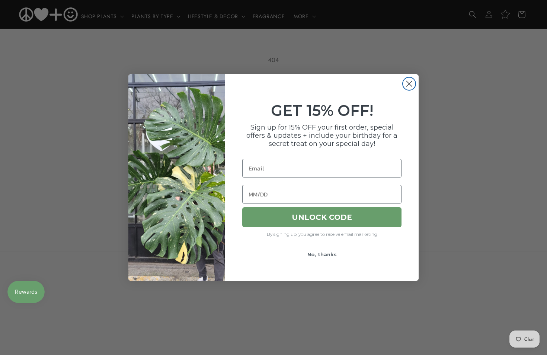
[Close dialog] (409, 83)
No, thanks (322, 254)
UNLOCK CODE (322, 217)
